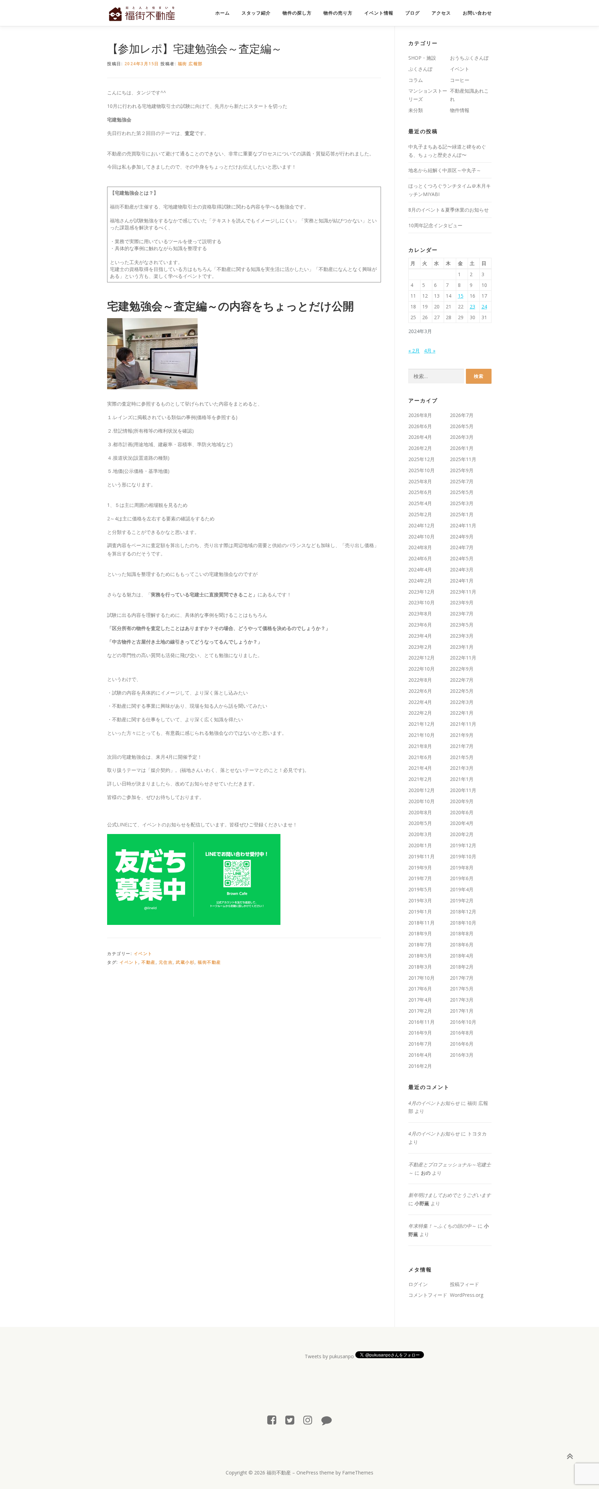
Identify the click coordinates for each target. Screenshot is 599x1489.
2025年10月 (421, 470)
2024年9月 (462, 536)
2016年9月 (420, 1032)
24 (484, 306)
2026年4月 (420, 437)
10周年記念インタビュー (435, 225)
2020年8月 (420, 812)
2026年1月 (462, 448)
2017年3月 (462, 999)
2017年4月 (420, 999)
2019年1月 (420, 911)
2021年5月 (462, 757)
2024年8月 (420, 547)
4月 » (429, 350)
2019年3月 (420, 900)
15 (460, 295)
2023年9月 (462, 602)
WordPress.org (466, 1295)
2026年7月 (462, 415)
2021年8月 (420, 746)
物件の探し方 (297, 13)
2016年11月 (421, 1022)
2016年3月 (462, 1055)
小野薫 (422, 1203)
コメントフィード (427, 1295)
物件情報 (459, 110)
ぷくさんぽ (420, 69)
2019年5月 (420, 889)
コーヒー (459, 80)
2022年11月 (463, 657)
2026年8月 (420, 415)
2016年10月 (463, 1022)
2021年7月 (462, 746)
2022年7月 (462, 680)
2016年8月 (462, 1032)
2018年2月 (462, 966)
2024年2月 (420, 580)
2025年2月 (420, 514)
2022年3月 (462, 702)
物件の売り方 (338, 13)
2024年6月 (420, 558)
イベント (143, 953)
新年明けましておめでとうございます (449, 1195)
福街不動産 (209, 962)
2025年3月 (462, 503)
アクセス (441, 13)
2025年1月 (462, 514)
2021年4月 (420, 768)
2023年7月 (462, 613)
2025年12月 (421, 459)
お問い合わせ (477, 13)
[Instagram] (307, 1420)
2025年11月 (463, 459)
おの (426, 1172)
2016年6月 (462, 1043)
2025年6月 (420, 492)
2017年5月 (462, 988)
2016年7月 (420, 1043)
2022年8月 (420, 680)
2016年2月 (420, 1066)
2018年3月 (420, 966)
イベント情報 (378, 13)
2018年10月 (463, 922)
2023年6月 (420, 624)
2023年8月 (420, 613)
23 (472, 306)
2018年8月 (462, 933)
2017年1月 (462, 1010)
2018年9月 (420, 933)
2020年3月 (420, 834)
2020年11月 (463, 790)
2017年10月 (421, 978)
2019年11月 (421, 856)
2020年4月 (462, 823)
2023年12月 (421, 591)
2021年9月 (462, 735)
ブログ (412, 13)
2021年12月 (421, 724)
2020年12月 (421, 790)
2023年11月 (463, 591)
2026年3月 (462, 437)
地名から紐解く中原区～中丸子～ (444, 170)
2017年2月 (420, 1010)
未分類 (415, 110)
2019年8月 (462, 867)
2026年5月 (462, 426)
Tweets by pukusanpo (329, 1356)
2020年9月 (462, 801)
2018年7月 (420, 944)
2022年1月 (462, 712)
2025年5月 (462, 492)
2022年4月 (420, 702)
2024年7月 (462, 547)
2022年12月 (421, 657)
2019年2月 (462, 900)
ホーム (222, 13)
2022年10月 (421, 668)
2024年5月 (462, 558)
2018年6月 (462, 944)
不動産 (148, 962)
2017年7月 (462, 978)
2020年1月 (420, 845)
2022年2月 (420, 712)
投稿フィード (464, 1284)
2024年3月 (462, 569)
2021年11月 (463, 724)
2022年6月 (420, 691)
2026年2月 (420, 448)
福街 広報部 (190, 64)
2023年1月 (462, 647)
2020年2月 (462, 834)
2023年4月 (420, 635)
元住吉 (166, 962)
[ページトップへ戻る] (569, 1456)
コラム (415, 80)
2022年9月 (462, 668)
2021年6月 (420, 757)
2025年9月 (462, 470)
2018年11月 (421, 922)
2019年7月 (420, 878)
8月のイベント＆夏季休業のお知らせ (448, 209)
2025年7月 (462, 481)
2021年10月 (421, 735)
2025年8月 (420, 481)
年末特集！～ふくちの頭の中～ (442, 1226)
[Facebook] (271, 1420)
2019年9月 (420, 867)
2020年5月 (420, 823)
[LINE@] (326, 1420)
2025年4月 (420, 503)
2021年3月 (462, 768)
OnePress (307, 1472)
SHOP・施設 (422, 57)
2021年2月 (420, 779)
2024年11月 (463, 525)
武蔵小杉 (185, 962)
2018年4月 (462, 955)
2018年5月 (420, 955)
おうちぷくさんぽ (469, 57)
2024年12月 (421, 525)
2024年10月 (421, 536)
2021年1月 (462, 779)
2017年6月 (420, 988)
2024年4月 (420, 569)
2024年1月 (462, 580)
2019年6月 (462, 878)
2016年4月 (420, 1055)
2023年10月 (421, 602)
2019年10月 (463, 856)
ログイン (418, 1284)
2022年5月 (462, 691)
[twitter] (289, 1420)
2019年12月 (463, 845)
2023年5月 (462, 624)
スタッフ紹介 (256, 13)
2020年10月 (421, 801)
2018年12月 (463, 911)
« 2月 (414, 350)
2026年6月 (420, 426)
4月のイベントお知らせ (434, 1103)
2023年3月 (462, 635)
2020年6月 (462, 812)
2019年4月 (462, 889)
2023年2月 (420, 647)
